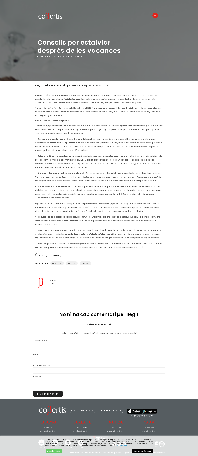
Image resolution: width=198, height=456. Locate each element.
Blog (37, 85)
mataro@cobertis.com (149, 431)
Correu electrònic (42, 365)
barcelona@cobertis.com (82, 431)
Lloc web (37, 376)
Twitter (72, 263)
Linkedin (85, 263)
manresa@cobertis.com (115, 431)
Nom (36, 354)
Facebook (57, 263)
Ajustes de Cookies (142, 451)
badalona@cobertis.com (48, 431)
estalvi (55, 255)
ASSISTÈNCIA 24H (82, 411)
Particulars (48, 85)
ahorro (41, 255)
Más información (123, 446)
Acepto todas (53, 451)
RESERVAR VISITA (111, 411)
